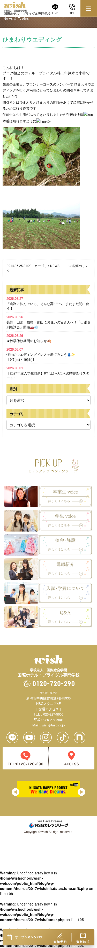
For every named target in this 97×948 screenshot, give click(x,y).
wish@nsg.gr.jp (53, 725)
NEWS (54, 265)
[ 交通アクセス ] (48, 708)
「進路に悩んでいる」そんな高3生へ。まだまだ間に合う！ (47, 303)
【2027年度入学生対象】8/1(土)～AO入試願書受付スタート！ (47, 372)
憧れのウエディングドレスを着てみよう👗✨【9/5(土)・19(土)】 (40, 354)
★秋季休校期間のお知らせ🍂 (28, 338)
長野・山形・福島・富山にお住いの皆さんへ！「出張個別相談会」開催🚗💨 (48, 321)
